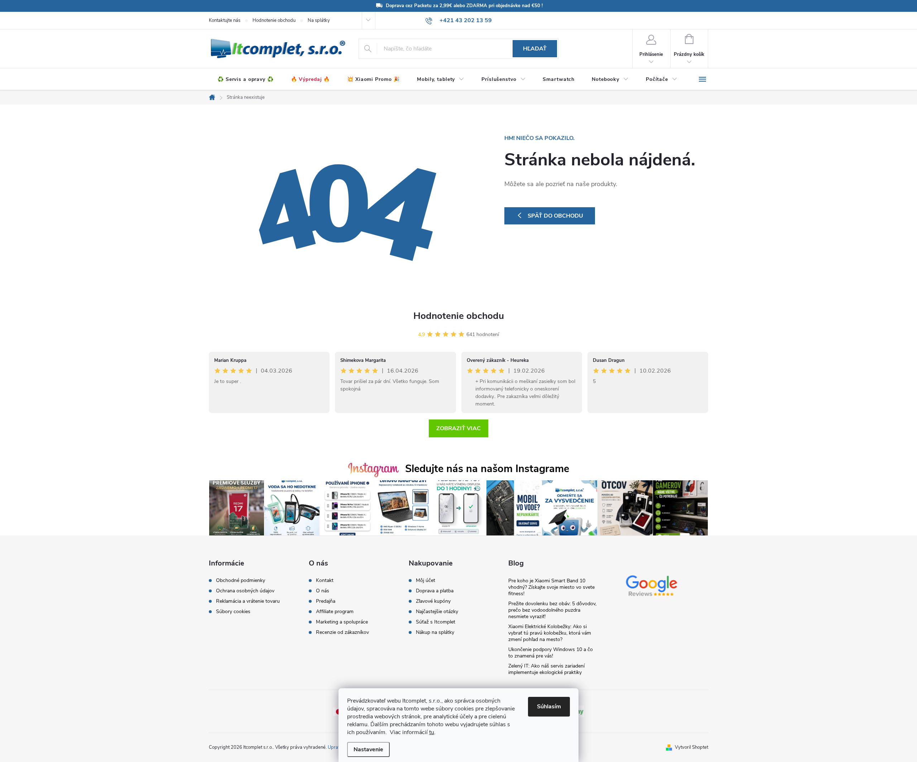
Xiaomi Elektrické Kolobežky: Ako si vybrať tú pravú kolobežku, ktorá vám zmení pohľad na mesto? (549, 633)
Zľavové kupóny (433, 601)
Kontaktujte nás (224, 20)
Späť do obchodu (555, 216)
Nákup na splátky (435, 632)
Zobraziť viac (458, 428)
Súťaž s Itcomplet (435, 622)
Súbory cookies (233, 612)
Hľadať (535, 49)
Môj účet (425, 580)
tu (431, 732)
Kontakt (324, 580)
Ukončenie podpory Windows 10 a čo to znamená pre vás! (550, 652)
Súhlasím (549, 706)
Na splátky (319, 20)
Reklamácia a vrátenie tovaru (248, 601)
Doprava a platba (434, 591)
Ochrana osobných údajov (245, 591)
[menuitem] (245, 79)
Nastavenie (368, 749)
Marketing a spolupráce (342, 622)
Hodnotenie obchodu (274, 20)
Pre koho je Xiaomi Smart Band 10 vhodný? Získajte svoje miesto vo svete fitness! (551, 587)
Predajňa (325, 601)
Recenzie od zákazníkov (342, 632)
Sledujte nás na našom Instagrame (487, 469)
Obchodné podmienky (240, 580)
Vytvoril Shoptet (691, 747)
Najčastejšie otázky (437, 612)
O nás (322, 591)
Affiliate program (335, 612)
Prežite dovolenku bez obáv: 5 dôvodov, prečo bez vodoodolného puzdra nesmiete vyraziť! (552, 610)
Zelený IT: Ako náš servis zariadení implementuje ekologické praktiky (546, 669)
